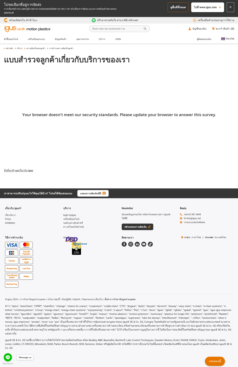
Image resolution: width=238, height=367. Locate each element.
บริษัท (118, 39)
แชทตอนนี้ (215, 361)
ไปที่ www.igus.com (205, 7)
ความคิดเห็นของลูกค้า (35, 48)
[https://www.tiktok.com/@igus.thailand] (150, 244)
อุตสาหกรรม (82, 39)
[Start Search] (145, 29)
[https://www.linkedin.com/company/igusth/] (137, 244)
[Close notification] (230, 7)
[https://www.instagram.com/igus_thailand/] (130, 244)
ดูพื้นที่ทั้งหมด (178, 7)
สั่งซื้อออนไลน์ (11, 39)
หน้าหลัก (9, 48)
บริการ (102, 39)
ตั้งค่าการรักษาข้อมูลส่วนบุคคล (120, 299)
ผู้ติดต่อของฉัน (204, 39)
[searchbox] (117, 28)
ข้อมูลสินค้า (61, 39)
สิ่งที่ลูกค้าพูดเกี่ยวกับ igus (18, 170)
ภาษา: (192, 237)
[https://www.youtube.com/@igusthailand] (143, 244)
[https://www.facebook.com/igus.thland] (124, 244)
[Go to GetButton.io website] (8, 364)
